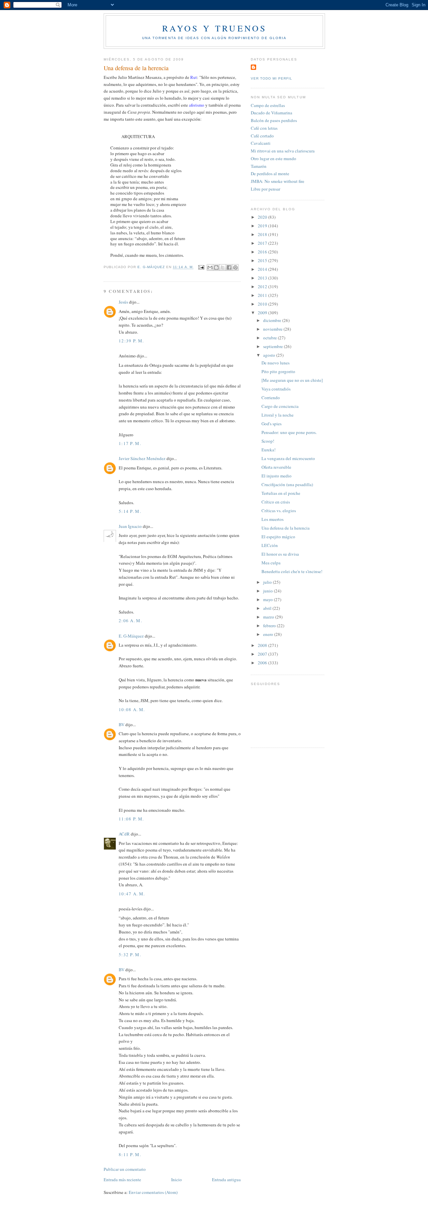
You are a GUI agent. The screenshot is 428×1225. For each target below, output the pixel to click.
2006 (263, 663)
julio (268, 582)
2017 (263, 243)
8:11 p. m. (130, 1154)
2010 (263, 304)
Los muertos (272, 519)
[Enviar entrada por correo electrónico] (201, 267)
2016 (263, 252)
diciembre (272, 320)
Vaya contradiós (276, 389)
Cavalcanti (261, 143)
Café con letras (264, 128)
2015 (263, 260)
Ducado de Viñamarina (271, 113)
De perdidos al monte (270, 174)
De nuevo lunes (275, 363)
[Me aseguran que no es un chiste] (292, 380)
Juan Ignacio (130, 526)
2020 (263, 217)
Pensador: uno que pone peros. (289, 432)
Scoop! (267, 441)
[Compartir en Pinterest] (235, 267)
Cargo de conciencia (280, 406)
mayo (268, 599)
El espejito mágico (278, 537)
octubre (270, 338)
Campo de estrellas (268, 105)
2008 (263, 645)
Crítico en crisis (275, 502)
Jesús (123, 302)
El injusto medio (276, 476)
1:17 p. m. (130, 443)
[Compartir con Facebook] (229, 267)
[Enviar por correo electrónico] (210, 267)
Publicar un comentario (125, 1169)
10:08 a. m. (132, 709)
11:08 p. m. (131, 819)
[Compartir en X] (222, 267)
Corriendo (270, 398)
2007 (263, 654)
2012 (263, 287)
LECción (269, 545)
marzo (269, 617)
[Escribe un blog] (216, 267)
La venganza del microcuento (288, 458)
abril (268, 608)
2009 (263, 313)
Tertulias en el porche (280, 493)
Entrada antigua (226, 1180)
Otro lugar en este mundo (273, 158)
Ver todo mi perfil (271, 78)
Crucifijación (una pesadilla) (287, 484)
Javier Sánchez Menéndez (142, 458)
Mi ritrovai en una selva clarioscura (283, 151)
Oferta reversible (276, 467)
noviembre (273, 329)
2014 (263, 269)
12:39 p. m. (131, 341)
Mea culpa (271, 563)
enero (268, 634)
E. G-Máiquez (131, 636)
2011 (263, 295)
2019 (263, 226)
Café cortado (262, 136)
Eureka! (268, 450)
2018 (263, 234)
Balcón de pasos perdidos (274, 120)
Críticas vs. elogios (278, 511)
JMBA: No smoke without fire (277, 181)
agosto (269, 355)
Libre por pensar (265, 189)
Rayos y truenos (214, 28)
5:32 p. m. (130, 955)
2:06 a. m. (130, 621)
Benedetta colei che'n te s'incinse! (291, 571)
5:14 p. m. (130, 511)
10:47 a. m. (132, 894)
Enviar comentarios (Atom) (153, 1192)
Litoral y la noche (277, 415)
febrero (270, 626)
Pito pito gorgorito (278, 371)
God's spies (271, 424)
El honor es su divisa (280, 554)
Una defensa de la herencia (285, 528)
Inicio (176, 1180)
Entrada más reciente (122, 1180)
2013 (263, 278)
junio (268, 591)
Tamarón (258, 166)
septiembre (273, 346)
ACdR (124, 834)
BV (121, 724)
